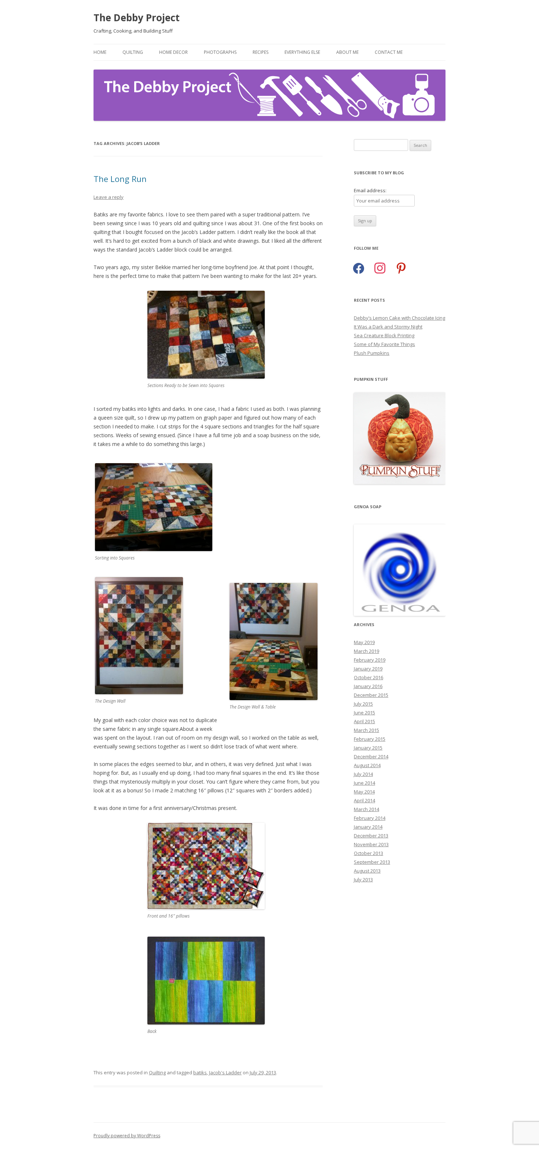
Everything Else (302, 52)
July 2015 (363, 703)
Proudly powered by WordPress (127, 1136)
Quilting (132, 52)
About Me (347, 52)
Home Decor (173, 52)
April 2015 (364, 721)
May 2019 (364, 642)
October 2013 (368, 853)
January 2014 (368, 826)
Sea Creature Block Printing (384, 335)
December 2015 (371, 695)
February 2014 (369, 818)
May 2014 (364, 791)
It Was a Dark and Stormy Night (388, 326)
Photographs (220, 52)
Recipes (260, 52)
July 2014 (363, 774)
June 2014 (364, 783)
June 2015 (364, 712)
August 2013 (367, 870)
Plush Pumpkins (371, 353)
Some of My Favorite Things (384, 344)
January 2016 (368, 686)
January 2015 (368, 747)
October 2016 (368, 677)
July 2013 (363, 879)
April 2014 (364, 800)
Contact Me (389, 52)
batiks (200, 1072)
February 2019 (369, 660)
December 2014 (371, 756)
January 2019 (368, 668)
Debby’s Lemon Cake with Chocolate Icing (399, 318)
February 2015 (369, 739)
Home (100, 52)
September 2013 (372, 862)
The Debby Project (137, 17)
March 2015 (366, 730)
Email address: (370, 190)
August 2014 (367, 765)
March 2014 (366, 809)
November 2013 (371, 844)
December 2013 (371, 835)
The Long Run (120, 178)
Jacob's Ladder (225, 1072)
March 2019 (366, 651)
